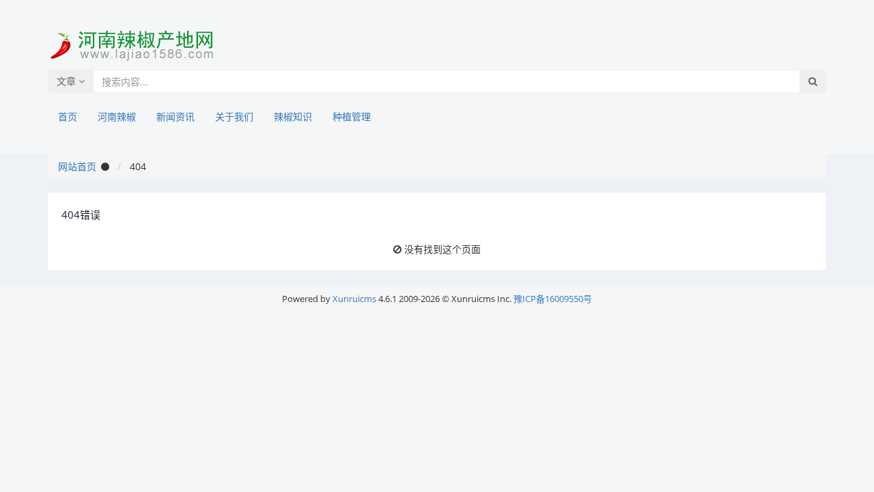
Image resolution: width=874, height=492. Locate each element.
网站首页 (77, 166)
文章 (68, 80)
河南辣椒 (117, 116)
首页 (67, 116)
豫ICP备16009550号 (552, 298)
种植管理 (352, 116)
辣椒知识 (293, 116)
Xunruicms (354, 298)
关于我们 (234, 116)
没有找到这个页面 (442, 249)
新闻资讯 (175, 116)
